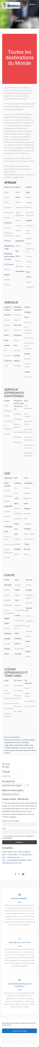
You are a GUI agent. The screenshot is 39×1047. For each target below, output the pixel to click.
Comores (7, 241)
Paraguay (27, 312)
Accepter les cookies (19, 1031)
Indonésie (17, 483)
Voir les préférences (19, 1042)
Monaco (17, 644)
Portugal (28, 590)
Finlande (7, 649)
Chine (6, 531)
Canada (6, 345)
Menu (33, 4)
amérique (26, 745)
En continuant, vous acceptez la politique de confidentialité (18, 837)
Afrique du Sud (9, 187)
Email (4, 828)
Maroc (17, 256)
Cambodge (8, 526)
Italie (16, 600)
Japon (16, 503)
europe (12, 750)
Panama (27, 307)
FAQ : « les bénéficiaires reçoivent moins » (17, 860)
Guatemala (17, 335)
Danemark (8, 633)
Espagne (7, 638)
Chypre (6, 623)
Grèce (17, 580)
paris (20, 750)
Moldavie (18, 638)
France (6, 654)
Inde (15, 478)
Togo (28, 272)
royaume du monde (29, 750)
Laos (16, 529)
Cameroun (8, 223)
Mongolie (17, 549)
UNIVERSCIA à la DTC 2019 (12, 863)
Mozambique (20, 271)
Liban (16, 534)
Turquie (26, 544)
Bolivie (6, 335)
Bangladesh (8, 506)
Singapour (27, 508)
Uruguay (27, 372)
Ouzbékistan (28, 483)
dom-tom (23, 748)
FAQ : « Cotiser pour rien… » (12, 857)
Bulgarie (7, 618)
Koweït (16, 524)
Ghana (17, 197)
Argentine (7, 315)
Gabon (17, 187)
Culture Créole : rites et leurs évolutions (16, 852)
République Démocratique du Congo (9, 256)
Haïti (15, 345)
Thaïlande (27, 529)
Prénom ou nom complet (10, 821)
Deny (19, 1036)
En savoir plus (17, 740)
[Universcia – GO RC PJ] (11, 8)
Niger (28, 192)
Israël (16, 498)
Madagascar (19, 241)
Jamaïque (17, 355)
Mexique (17, 361)
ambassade (18, 745)
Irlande (17, 590)
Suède (27, 641)
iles (16, 750)
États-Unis (17, 325)
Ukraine (28, 651)
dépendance (15, 748)
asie (31, 745)
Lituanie (17, 615)
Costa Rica (8, 361)
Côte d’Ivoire (9, 264)
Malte (17, 633)
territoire (7, 753)
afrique (11, 745)
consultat (7, 748)
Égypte (6, 274)
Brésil (6, 340)
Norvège (18, 654)
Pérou (26, 317)
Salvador (27, 354)
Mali (16, 251)
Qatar (26, 503)
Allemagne (8, 585)
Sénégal (29, 220)
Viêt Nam (27, 549)
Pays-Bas (28, 580)
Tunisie (28, 277)
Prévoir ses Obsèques (21, 742)
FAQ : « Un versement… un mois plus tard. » (17, 854)
